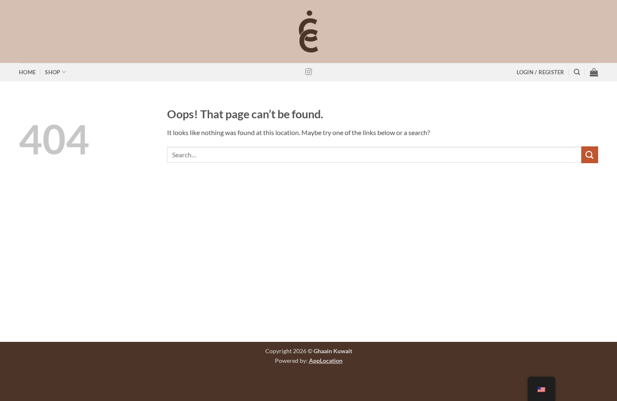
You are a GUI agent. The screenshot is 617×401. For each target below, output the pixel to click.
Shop (52, 72)
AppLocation (325, 360)
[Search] (577, 72)
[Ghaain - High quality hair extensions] (308, 31)
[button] (541, 72)
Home (27, 72)
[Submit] (589, 154)
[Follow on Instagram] (308, 72)
